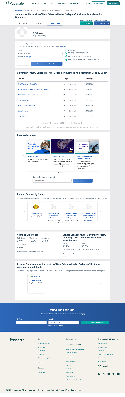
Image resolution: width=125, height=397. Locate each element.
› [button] (101, 155)
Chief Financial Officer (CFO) (27, 84)
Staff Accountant (23, 100)
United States (18, 10)
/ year (41, 33)
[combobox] (39, 53)
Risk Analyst (22, 116)
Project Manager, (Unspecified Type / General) (33, 89)
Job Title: (19, 319)
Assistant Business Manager (28, 95)
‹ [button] (23, 155)
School (27, 10)
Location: (20, 50)
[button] (23, 23)
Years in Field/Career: (24, 60)
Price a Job (86, 23)
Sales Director (23, 111)
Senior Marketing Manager (27, 106)
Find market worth (102, 23)
